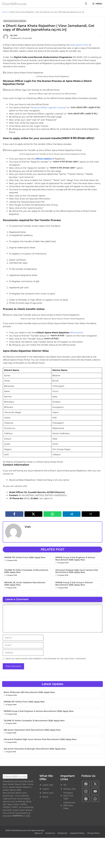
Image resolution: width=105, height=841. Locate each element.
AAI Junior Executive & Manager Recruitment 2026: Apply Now (35, 749)
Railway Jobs (69, 789)
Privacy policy (93, 833)
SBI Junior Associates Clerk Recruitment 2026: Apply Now (32, 730)
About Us (38, 833)
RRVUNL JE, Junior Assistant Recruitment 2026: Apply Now (24, 583)
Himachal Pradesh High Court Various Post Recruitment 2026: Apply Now (76, 571)
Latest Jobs (47, 785)
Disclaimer (62, 833)
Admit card (47, 793)
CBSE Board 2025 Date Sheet (69, 805)
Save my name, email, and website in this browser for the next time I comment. (46, 658)
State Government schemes (15, 21)
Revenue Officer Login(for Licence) (48, 107)
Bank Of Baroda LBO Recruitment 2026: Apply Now (29, 692)
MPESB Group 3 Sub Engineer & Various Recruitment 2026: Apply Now (75, 558)
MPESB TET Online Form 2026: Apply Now (24, 557)
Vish (15, 35)
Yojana (45, 789)
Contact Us (50, 833)
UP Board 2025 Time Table (68, 796)
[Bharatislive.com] (14, 3)
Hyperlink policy (77, 833)
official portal (76, 332)
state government (79, 45)
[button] (86, 3)
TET (65, 785)
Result (45, 797)
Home (4, 12)
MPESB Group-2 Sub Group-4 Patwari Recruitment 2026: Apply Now (74, 583)
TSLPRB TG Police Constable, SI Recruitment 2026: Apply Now (26, 571)
